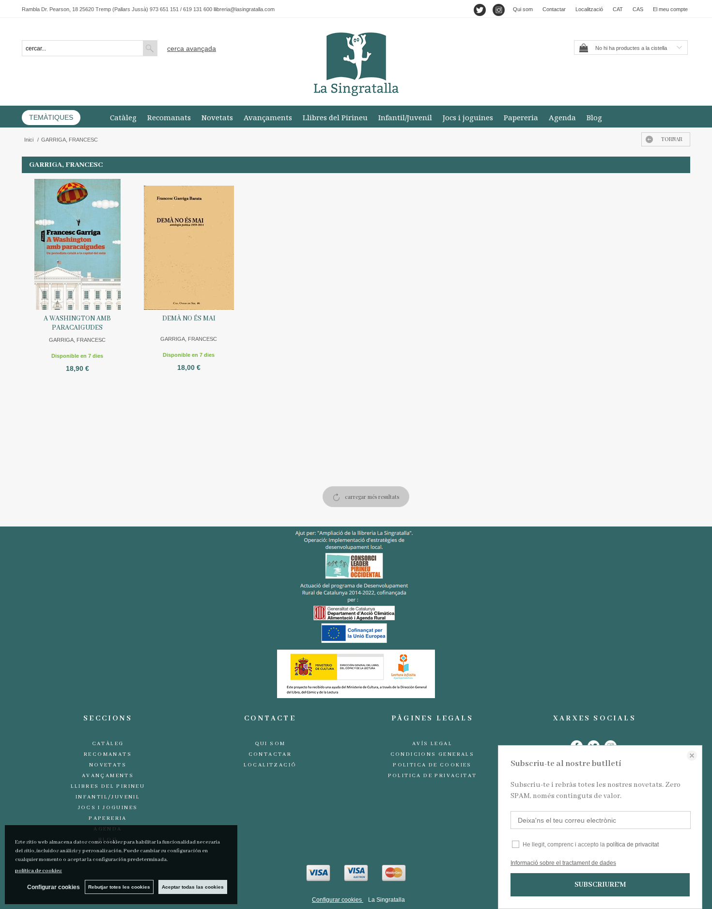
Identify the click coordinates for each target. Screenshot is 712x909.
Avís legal (432, 743)
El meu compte (670, 9)
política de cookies (38, 870)
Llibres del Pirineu (335, 117)
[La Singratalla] (356, 64)
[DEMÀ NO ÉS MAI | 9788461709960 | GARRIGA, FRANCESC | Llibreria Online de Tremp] (189, 244)
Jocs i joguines (468, 117)
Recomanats (169, 117)
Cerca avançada (191, 48)
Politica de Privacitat (432, 775)
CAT (618, 9)
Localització (589, 9)
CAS (638, 9)
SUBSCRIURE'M (600, 884)
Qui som (523, 9)
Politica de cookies (432, 765)
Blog (594, 117)
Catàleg (123, 117)
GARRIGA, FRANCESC (77, 340)
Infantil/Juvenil (405, 117)
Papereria (521, 117)
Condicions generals (432, 754)
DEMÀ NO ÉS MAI (189, 318)
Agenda (562, 117)
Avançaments (268, 117)
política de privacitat (632, 844)
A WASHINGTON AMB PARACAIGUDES (77, 323)
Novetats (217, 117)
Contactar (554, 9)
